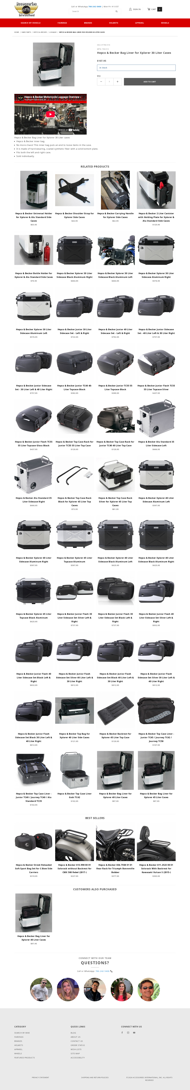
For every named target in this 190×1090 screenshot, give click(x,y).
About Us (75, 1037)
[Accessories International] (26, 9)
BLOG (73, 1033)
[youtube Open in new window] (135, 1034)
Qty (99, 76)
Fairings (62, 23)
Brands (88, 23)
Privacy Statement (40, 1077)
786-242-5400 (94, 6)
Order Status (78, 1045)
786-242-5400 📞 (104, 971)
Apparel (139, 23)
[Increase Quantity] (118, 81)
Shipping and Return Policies (95, 1077)
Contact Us (77, 1041)
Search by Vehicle (31, 23)
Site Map (75, 1053)
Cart (155, 9)
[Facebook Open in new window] (123, 1034)
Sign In (136, 9)
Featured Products (24, 1057)
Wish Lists (76, 1049)
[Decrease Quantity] (101, 81)
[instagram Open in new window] (129, 1034)
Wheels (165, 23)
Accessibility (78, 1057)
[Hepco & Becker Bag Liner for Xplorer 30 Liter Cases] (54, 66)
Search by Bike (22, 1033)
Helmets (113, 23)
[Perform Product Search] (116, 11)
